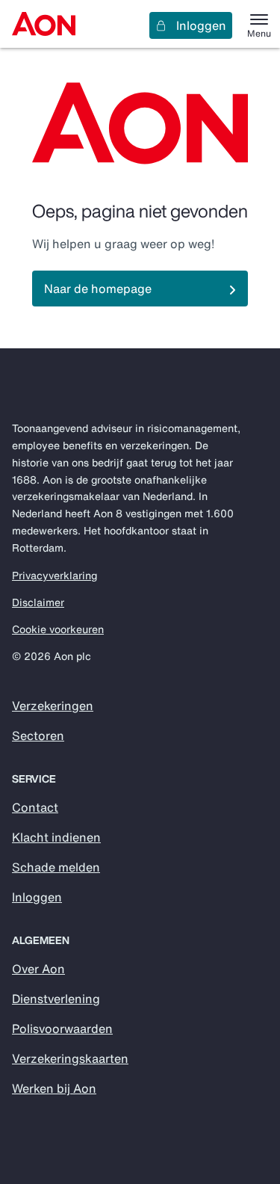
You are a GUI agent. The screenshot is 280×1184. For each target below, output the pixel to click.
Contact (35, 807)
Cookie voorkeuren (58, 629)
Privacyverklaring (54, 575)
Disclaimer (38, 602)
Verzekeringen (52, 706)
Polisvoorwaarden (62, 1028)
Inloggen (201, 25)
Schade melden (56, 867)
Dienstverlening (56, 999)
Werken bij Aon (54, 1088)
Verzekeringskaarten (70, 1058)
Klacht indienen (56, 837)
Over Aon (38, 969)
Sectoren (38, 735)
